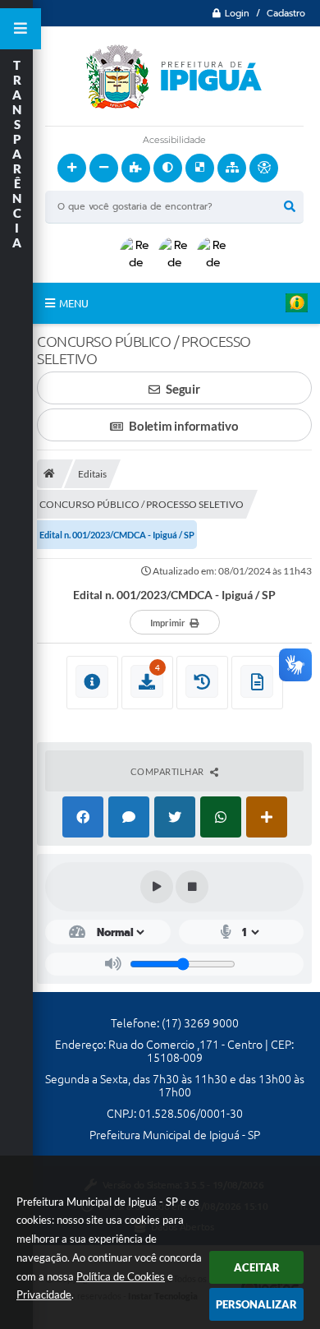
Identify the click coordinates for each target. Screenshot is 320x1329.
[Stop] (192, 886)
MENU (74, 303)
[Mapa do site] (231, 168)
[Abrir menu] (20, 28)
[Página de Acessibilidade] (263, 168)
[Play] (156, 886)
